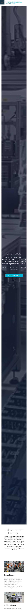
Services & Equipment (14, 275)
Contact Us (14, 280)
